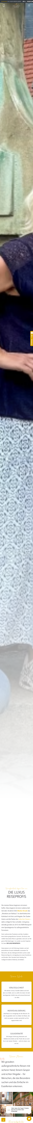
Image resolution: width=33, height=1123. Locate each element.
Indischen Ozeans (24, 919)
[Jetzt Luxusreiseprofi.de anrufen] (3, 5)
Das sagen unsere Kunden (14, 1)
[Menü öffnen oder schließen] (29, 5)
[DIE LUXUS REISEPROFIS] (17, 5)
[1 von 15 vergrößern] (10, 1094)
